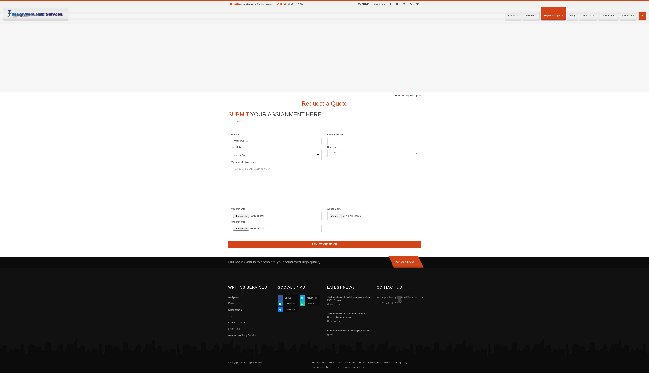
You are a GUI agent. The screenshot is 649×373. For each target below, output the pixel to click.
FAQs (361, 362)
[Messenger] (417, 4)
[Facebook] (390, 4)
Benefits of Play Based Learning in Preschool (348, 331)
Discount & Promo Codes (353, 367)
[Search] (642, 16)
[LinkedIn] (404, 4)
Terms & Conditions (346, 362)
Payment (387, 362)
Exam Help (234, 329)
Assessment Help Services (242, 335)
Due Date (236, 147)
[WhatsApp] (410, 4)
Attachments (238, 209)
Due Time (332, 147)
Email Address (335, 134)
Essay (231, 303)
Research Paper (236, 322)
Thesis (231, 316)
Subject (235, 134)
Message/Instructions (243, 162)
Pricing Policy (401, 362)
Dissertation (235, 310)
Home (397, 96)
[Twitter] (397, 4)
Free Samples (374, 362)
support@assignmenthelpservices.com (256, 4)
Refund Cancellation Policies (326, 367)
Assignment (234, 297)
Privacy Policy (327, 362)
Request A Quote (413, 96)
